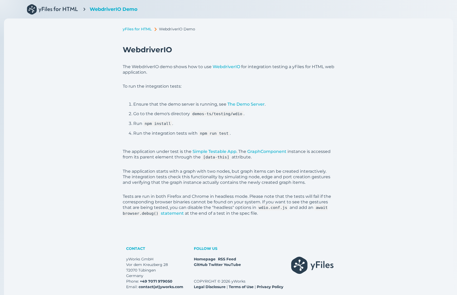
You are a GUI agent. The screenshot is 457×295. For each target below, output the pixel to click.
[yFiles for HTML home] (51, 9)
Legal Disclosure (210, 286)
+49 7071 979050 (156, 281)
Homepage (205, 259)
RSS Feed (227, 259)
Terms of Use (241, 286)
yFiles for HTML (137, 29)
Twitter (216, 264)
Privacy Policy (270, 286)
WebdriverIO (226, 66)
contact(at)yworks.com (161, 286)
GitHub (201, 264)
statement (172, 213)
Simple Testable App (214, 151)
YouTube (232, 264)
